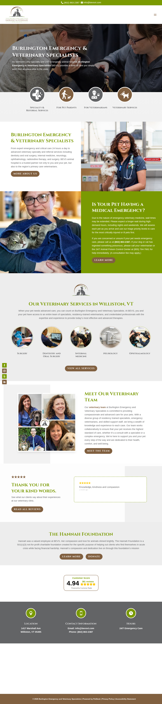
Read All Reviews (27, 509)
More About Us (25, 173)
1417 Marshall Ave (31, 628)
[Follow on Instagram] (4, 371)
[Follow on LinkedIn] (4, 382)
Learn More (103, 260)
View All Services (81, 368)
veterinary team (97, 407)
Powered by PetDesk (91, 699)
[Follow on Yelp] (4, 376)
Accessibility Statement (125, 699)
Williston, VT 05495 (31, 632)
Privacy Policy (108, 699)
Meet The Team (98, 450)
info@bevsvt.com (84, 628)
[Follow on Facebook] (4, 365)
